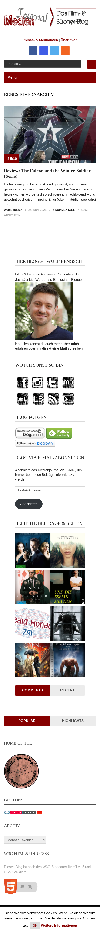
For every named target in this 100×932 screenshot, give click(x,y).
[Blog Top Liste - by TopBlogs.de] (32, 813)
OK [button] (35, 925)
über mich (71, 344)
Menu (12, 77)
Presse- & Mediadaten (40, 40)
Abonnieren (28, 504)
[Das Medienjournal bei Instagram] (37, 389)
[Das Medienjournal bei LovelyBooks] (38, 405)
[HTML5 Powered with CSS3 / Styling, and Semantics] (23, 893)
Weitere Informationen (59, 925)
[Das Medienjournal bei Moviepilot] (68, 389)
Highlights (73, 721)
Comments (32, 690)
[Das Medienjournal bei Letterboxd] (22, 405)
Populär (27, 721)
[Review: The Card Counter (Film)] (32, 587)
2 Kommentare (64, 210)
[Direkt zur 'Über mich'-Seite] (44, 339)
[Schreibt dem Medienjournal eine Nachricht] (68, 405)
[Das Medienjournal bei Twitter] (52, 389)
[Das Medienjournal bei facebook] (22, 389)
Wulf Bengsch (13, 210)
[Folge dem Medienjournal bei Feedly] (59, 437)
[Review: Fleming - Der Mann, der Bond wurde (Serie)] (32, 551)
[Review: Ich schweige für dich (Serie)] (67, 551)
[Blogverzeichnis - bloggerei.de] (13, 813)
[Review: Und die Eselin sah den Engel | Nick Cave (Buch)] (67, 587)
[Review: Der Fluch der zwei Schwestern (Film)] (67, 624)
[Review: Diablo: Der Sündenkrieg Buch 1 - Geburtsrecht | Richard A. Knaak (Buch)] (67, 660)
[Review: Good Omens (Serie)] (32, 660)
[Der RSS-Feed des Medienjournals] (53, 405)
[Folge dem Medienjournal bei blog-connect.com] (30, 437)
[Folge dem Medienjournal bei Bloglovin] (35, 445)
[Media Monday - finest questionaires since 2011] (21, 787)
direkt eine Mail (54, 348)
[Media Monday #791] (32, 624)
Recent (67, 690)
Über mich (69, 40)
